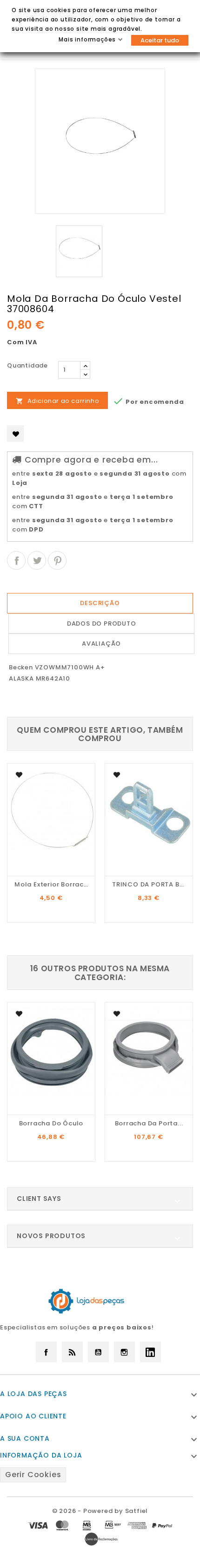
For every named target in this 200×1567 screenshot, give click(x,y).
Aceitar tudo (159, 40)
